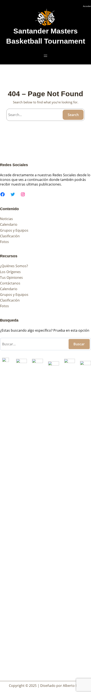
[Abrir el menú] (45, 55)
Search (73, 114)
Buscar (79, 344)
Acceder (87, 6)
